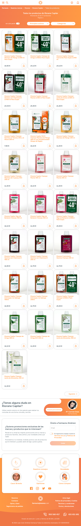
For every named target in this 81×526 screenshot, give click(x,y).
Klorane (27, 8)
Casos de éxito (16, 483)
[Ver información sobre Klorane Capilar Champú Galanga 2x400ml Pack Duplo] (66, 282)
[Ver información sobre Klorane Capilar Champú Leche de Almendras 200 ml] (14, 362)
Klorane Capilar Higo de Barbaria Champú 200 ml (39, 217)
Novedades (64, 469)
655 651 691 (73, 514)
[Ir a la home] (40, 500)
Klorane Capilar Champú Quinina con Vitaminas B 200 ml (39, 257)
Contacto (14, 501)
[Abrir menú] (3, 2)
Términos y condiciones (66, 503)
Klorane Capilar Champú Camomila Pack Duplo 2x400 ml (67, 57)
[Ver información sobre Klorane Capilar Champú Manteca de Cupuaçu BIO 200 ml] (14, 162)
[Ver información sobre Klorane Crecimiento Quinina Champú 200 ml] (66, 242)
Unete (63, 443)
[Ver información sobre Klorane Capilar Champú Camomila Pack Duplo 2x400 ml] (66, 42)
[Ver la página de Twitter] (43, 488)
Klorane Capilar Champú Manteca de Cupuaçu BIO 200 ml (13, 177)
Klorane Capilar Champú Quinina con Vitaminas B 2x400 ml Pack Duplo (13, 97)
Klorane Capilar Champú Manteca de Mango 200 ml (66, 137)
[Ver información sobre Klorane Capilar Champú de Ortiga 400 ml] (14, 322)
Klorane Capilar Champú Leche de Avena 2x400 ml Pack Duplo (65, 97)
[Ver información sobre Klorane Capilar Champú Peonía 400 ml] (40, 162)
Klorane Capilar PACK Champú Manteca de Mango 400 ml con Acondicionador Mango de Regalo (40, 138)
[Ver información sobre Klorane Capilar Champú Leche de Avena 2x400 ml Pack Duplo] (66, 82)
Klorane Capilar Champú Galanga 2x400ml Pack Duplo (65, 297)
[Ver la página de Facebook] (31, 488)
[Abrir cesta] (78, 2)
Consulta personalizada (54, 409)
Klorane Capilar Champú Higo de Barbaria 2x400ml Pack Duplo (66, 217)
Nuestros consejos (40, 469)
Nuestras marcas (16, 8)
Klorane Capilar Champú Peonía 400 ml (38, 177)
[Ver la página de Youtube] (49, 488)
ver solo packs (10, 23)
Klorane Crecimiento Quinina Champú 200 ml (65, 257)
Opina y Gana (14, 503)
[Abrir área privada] (72, 2)
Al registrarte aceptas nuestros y (64, 435)
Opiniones (40, 483)
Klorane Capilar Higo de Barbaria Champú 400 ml (13, 217)
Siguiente (72, 394)
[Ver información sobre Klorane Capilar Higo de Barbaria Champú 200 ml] (40, 202)
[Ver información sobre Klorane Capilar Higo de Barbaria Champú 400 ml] (14, 202)
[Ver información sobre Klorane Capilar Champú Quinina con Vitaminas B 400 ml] (14, 242)
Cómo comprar (65, 483)
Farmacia (5, 8)
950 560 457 (54, 514)
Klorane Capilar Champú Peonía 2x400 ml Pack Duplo (40, 97)
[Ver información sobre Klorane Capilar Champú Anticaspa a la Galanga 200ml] (40, 282)
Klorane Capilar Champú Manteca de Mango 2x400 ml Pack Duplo (14, 57)
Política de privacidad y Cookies (66, 501)
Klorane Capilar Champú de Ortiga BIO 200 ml (39, 337)
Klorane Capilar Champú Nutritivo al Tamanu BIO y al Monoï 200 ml (14, 137)
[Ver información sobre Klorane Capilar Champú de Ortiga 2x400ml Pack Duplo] (40, 42)
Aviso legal (66, 498)
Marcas (16, 469)
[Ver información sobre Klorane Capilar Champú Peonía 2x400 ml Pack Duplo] (40, 82)
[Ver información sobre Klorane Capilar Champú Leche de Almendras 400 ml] (66, 322)
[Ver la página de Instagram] (37, 488)
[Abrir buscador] (7, 2)
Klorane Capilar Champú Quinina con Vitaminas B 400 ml (13, 257)
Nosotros (15, 498)
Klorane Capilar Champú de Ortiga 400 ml (14, 337)
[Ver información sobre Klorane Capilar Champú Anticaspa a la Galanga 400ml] (14, 282)
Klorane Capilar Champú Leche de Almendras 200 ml (14, 377)
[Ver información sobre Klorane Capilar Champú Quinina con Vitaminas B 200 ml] (40, 242)
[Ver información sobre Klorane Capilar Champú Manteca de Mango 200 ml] (66, 122)
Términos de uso (60, 435)
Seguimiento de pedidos (14, 506)
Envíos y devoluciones (66, 506)
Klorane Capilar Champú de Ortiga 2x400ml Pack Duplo (40, 57)
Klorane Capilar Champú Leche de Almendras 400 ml (66, 337)
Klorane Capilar (37, 8)
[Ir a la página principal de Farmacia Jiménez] (40, 3)
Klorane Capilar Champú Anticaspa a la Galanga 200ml (38, 297)
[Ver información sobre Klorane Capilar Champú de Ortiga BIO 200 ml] (40, 322)
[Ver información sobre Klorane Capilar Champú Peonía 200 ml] (66, 162)
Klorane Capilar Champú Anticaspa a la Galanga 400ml (12, 297)
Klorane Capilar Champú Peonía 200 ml (65, 177)
